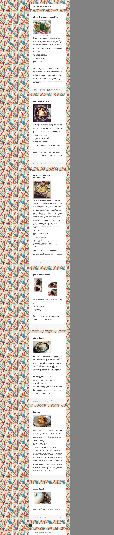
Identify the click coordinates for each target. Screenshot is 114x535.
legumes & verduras (43, 90)
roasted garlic (39, 489)
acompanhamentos (51, 89)
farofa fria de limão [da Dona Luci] (41, 176)
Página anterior (30, 525)
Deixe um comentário (51, 90)
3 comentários (59, 517)
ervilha (38, 90)
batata (56, 163)
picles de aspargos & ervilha (45, 17)
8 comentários (46, 401)
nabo (41, 401)
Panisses (37, 412)
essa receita (39, 429)
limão (56, 262)
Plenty (52, 124)
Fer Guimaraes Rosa (43, 89)
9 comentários (43, 327)
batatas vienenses (41, 101)
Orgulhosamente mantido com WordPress (46, 532)
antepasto (56, 89)
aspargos (60, 89)
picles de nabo (39, 338)
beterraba (56, 326)
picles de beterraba (41, 274)
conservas (35, 90)
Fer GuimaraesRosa (43, 326)
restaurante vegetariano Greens (50, 359)
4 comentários (39, 263)
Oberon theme (35, 532)
